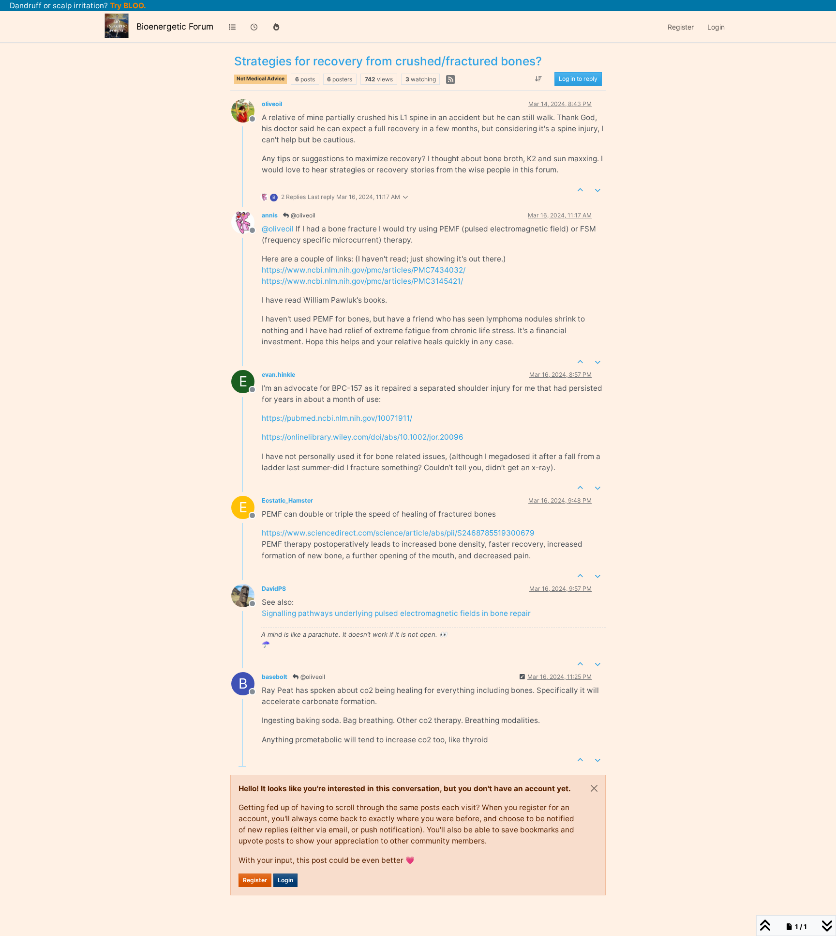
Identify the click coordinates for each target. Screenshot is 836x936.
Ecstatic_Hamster (287, 500)
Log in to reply (578, 79)
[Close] (594, 788)
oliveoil (272, 103)
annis (270, 215)
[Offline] (246, 110)
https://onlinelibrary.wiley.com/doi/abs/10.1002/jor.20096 (362, 437)
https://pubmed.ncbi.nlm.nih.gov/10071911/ (337, 418)
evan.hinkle (278, 374)
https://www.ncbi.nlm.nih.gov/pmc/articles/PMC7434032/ (363, 270)
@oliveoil (302, 215)
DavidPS (274, 588)
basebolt (274, 676)
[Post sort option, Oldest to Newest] (539, 79)
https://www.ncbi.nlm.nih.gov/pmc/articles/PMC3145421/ (362, 281)
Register (255, 880)
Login (285, 880)
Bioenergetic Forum (174, 26)
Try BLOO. (127, 5)
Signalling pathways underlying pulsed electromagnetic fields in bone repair (396, 613)
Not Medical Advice (260, 79)
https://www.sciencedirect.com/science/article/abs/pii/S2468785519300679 (398, 532)
